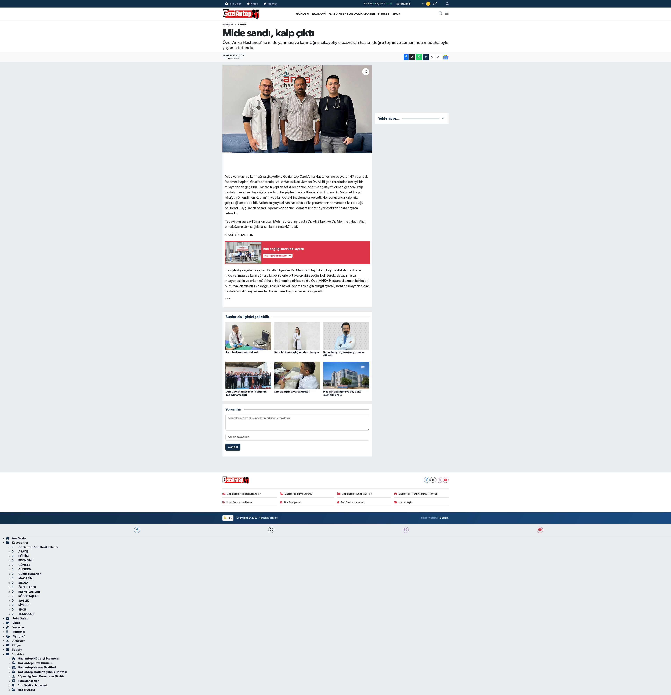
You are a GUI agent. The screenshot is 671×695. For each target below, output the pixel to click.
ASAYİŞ (23, 551)
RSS (229, 517)
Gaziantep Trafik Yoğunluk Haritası (418, 494)
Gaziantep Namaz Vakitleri (357, 494)
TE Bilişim (443, 517)
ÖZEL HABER (27, 587)
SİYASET (383, 13)
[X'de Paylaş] (412, 57)
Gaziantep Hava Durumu (298, 494)
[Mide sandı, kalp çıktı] (297, 109)
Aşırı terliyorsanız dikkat (241, 352)
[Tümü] (444, 118)
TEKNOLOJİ (26, 613)
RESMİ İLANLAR (29, 591)
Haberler (227, 24)
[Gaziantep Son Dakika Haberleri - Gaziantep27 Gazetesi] (240, 13)
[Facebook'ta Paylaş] (406, 57)
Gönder (233, 446)
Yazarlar (272, 3)
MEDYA (23, 582)
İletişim (17, 649)
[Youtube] (446, 480)
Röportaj (18, 631)
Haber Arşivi (406, 502)
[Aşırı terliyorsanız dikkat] (248, 335)
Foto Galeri (235, 3)
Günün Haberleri (29, 573)
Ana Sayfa (19, 538)
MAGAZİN (25, 578)
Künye (16, 645)
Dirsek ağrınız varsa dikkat (292, 391)
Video (254, 3)
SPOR (396, 13)
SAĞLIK (242, 24)
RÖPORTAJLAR (28, 596)
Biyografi (18, 636)
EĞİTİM (23, 556)
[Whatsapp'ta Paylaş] (419, 57)
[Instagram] (439, 480)
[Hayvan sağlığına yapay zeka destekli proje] (346, 375)
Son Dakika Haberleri (352, 502)
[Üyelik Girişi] (446, 4)
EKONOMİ (319, 13)
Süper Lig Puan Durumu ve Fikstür (41, 676)
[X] (433, 480)
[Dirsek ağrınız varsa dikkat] (297, 375)
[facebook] (137, 530)
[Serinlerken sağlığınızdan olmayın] (297, 335)
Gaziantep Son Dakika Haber (38, 547)
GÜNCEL (24, 565)
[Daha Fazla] (426, 57)
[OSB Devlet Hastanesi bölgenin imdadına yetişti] (248, 375)
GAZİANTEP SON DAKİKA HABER (352, 13)
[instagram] (406, 530)
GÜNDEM (302, 13)
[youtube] (540, 530)
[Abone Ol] (446, 57)
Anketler (18, 640)
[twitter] (271, 530)
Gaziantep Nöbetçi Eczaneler (244, 494)
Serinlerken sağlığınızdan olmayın (296, 352)
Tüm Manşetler (292, 502)
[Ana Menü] (447, 14)
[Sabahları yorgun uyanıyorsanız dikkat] (346, 335)
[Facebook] (427, 480)
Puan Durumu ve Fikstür (239, 502)
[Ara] (440, 14)
